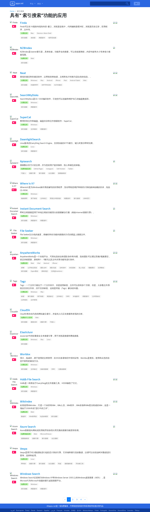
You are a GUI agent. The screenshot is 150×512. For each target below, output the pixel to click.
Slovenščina (122, 510)
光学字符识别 (46, 85)
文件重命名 (96, 296)
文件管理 (34, 300)
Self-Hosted (61, 169)
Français (59, 510)
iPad (65, 80)
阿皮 (59, 463)
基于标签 (34, 198)
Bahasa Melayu (88, 510)
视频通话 (91, 267)
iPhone (58, 80)
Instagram (49, 169)
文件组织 (34, 129)
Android (49, 80)
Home (12, 11)
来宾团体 (72, 267)
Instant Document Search (35, 208)
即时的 (23, 463)
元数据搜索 (62, 369)
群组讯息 (45, 271)
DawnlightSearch (30, 139)
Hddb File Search (30, 379)
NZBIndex (26, 48)
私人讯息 (82, 267)
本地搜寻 (76, 296)
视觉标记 (50, 296)
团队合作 (43, 267)
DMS (67, 296)
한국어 (79, 510)
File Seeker (26, 231)
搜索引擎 (32, 173)
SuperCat (25, 117)
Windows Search (30, 474)
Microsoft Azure (45, 434)
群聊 (22, 267)
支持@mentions (56, 271)
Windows (34, 80)
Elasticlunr (26, 332)
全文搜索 (52, 173)
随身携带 (24, 198)
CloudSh (25, 310)
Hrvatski (66, 510)
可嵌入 (23, 173)
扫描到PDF (34, 85)
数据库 (23, 416)
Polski (97, 510)
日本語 (73, 510)
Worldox (25, 354)
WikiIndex (26, 401)
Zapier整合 (34, 271)
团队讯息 (53, 267)
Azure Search (28, 426)
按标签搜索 (44, 369)
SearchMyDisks (29, 95)
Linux (32, 147)
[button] (32, 3)
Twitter (70, 169)
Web (32, 58)
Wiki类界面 (33, 416)
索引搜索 (24, 38)
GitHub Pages (38, 169)
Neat (23, 73)
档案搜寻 (42, 38)
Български (20, 510)
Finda (23, 23)
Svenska (130, 510)
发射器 (33, 38)
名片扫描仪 (58, 85)
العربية (13, 510)
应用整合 (101, 267)
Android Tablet (75, 80)
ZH (136, 3)
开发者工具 (79, 463)
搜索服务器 (62, 173)
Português (103, 510)
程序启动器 (52, 38)
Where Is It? (27, 183)
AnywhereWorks (30, 253)
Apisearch (26, 161)
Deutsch (39, 510)
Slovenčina (112, 510)
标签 (22, 296)
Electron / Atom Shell (44, 33)
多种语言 (86, 198)
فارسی (53, 510)
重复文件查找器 (55, 198)
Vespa (23, 448)
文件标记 (43, 198)
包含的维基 (44, 416)
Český (27, 510)
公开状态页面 (32, 267)
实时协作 (63, 267)
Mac (32, 33)
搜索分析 (34, 322)
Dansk (33, 510)
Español (46, 510)
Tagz (23, 281)
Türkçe (137, 510)
